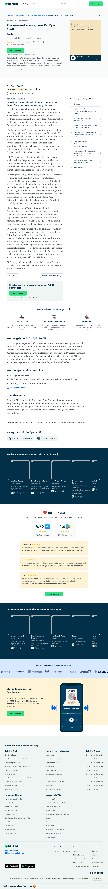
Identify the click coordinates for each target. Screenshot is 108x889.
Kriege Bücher (10, 829)
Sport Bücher (9, 822)
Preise (75, 851)
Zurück (13, 276)
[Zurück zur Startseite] (11, 4)
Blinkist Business (66, 4)
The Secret (49, 822)
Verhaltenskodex (97, 863)
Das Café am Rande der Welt (55, 803)
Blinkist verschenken (80, 859)
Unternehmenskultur (49, 438)
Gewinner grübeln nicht (13, 763)
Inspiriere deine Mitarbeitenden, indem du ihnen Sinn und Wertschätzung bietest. (87, 111)
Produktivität (50, 766)
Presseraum (95, 866)
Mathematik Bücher (11, 810)
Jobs (93, 855)
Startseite (10, 16)
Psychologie (50, 755)
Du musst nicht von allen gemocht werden (57, 816)
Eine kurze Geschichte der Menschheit (18, 778)
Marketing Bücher (11, 833)
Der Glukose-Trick (51, 799)
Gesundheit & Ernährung (54, 789)
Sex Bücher (9, 826)
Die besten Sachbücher (62, 851)
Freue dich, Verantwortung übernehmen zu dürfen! (84, 161)
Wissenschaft (50, 778)
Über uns (95, 851)
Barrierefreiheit (83, 879)
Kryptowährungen (11, 785)
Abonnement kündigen (81, 866)
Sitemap (25, 879)
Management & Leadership (36, 16)
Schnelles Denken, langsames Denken (17, 766)
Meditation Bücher (11, 807)
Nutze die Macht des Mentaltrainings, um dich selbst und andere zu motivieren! (85, 144)
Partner (94, 859)
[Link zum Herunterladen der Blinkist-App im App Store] (12, 866)
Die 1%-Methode (10, 755)
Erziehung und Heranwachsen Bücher (17, 818)
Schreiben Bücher (11, 803)
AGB (41, 879)
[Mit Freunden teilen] (100, 15)
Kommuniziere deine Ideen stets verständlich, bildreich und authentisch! (84, 153)
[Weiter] (99, 479)
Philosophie (49, 785)
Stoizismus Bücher (11, 814)
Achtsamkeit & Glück (52, 763)
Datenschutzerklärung (52, 879)
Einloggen (82, 4)
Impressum (34, 879)
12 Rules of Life (10, 774)
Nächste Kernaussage (50, 276)
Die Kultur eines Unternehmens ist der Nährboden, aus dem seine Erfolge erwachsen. (85, 134)
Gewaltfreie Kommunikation (55, 829)
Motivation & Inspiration (54, 774)
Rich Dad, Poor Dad (11, 770)
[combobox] (97, 879)
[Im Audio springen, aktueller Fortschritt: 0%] (86, 59)
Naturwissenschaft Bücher (14, 799)
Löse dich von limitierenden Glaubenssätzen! (83, 119)
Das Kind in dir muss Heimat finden (16, 759)
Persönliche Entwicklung (54, 759)
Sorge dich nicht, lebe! (53, 833)
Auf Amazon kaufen (17, 388)
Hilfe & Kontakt (78, 863)
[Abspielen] (73, 57)
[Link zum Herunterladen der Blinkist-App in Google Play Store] (28, 866)
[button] (54, 886)
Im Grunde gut (50, 837)
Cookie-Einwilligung (69, 879)
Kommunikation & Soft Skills (55, 782)
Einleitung (77, 104)
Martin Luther (50, 826)
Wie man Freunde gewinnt (14, 782)
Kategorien (27, 4)
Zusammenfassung (83, 167)
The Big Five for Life (11, 789)
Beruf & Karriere (51, 770)
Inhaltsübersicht (13, 70)
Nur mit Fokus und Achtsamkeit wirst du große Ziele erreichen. (86, 126)
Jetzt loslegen (96, 4)
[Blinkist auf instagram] (101, 873)
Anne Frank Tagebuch (53, 807)
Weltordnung (50, 810)
